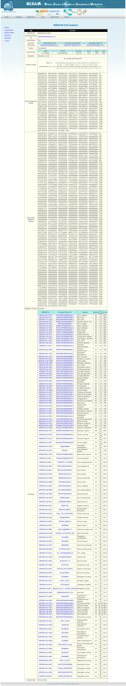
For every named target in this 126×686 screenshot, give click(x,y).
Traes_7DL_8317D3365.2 (65, 513)
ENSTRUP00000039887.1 (65, 409)
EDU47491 (65, 633)
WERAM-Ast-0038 (45, 664)
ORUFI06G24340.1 (64, 486)
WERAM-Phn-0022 (45, 621)
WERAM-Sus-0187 (45, 365)
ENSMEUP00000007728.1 (65, 431)
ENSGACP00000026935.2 (65, 406)
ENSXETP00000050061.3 (65, 384)
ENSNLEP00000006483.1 (65, 401)
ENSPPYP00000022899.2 (65, 332)
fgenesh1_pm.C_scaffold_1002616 (65, 588)
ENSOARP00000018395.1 (65, 319)
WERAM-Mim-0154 (45, 454)
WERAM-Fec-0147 (45, 340)
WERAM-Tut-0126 (45, 371)
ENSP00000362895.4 (65, 324)
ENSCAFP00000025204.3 (65, 328)
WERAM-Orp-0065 (45, 494)
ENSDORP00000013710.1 (47, 37)
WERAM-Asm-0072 (45, 392)
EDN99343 (65, 648)
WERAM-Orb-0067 (45, 474)
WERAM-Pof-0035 (45, 413)
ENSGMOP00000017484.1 (65, 421)
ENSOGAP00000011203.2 (65, 343)
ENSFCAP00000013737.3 (65, 340)
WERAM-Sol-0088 (45, 529)
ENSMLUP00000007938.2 (65, 378)
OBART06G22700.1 (65, 474)
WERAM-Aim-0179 (45, 354)
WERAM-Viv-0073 (45, 553)
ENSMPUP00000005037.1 (65, 321)
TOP (7, 41)
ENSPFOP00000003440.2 (65, 413)
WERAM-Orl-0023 (45, 462)
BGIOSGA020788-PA (65, 470)
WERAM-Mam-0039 (45, 425)
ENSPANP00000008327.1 (65, 330)
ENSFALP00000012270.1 (65, 376)
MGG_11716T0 (65, 660)
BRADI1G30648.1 (65, 509)
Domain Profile (9, 33)
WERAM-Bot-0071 (45, 317)
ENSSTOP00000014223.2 (65, 346)
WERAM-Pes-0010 (45, 359)
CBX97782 (65, 625)
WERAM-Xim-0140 (45, 416)
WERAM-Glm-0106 (45, 557)
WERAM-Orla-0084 (45, 390)
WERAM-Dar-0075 (45, 403)
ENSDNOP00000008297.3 (65, 350)
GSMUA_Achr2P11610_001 (65, 533)
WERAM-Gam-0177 (45, 421)
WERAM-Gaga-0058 (45, 361)
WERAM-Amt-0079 (45, 545)
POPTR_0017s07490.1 (65, 569)
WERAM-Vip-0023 (45, 399)
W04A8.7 (65, 450)
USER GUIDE (55, 17)
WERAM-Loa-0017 (45, 388)
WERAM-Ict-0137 (45, 346)
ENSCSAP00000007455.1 (65, 336)
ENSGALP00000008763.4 (65, 361)
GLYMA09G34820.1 (65, 557)
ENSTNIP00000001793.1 (65, 419)
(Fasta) (31, 103)
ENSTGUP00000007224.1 (65, 369)
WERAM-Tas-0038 (45, 434)
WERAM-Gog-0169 (45, 386)
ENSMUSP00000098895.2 (65, 357)
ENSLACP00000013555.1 (65, 428)
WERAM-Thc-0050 (45, 565)
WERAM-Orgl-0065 (45, 490)
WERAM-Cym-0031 (45, 637)
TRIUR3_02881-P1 (64, 521)
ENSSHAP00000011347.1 (65, 367)
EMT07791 (65, 506)
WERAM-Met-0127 (45, 577)
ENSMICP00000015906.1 (65, 454)
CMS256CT (65, 637)
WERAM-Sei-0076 (45, 525)
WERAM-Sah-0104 (45, 367)
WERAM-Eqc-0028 (45, 326)
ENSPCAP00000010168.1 (65, 438)
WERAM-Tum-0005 (45, 641)
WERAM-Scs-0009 (45, 648)
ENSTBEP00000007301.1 (65, 610)
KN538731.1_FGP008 (65, 462)
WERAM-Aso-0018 (45, 672)
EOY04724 (65, 565)
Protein (6, 27)
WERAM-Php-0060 (45, 549)
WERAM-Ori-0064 (45, 470)
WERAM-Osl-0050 (45, 656)
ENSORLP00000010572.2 (65, 390)
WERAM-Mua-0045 (45, 533)
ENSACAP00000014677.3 (65, 396)
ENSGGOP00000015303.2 (65, 386)
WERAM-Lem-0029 (45, 625)
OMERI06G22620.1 (65, 478)
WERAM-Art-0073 (45, 584)
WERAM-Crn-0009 (45, 596)
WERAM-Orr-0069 (45, 486)
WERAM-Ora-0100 (45, 600)
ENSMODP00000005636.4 (65, 381)
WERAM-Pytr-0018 (45, 633)
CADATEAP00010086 (65, 664)
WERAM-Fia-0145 (45, 376)
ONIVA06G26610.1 (64, 482)
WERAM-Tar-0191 (45, 409)
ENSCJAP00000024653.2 (65, 334)
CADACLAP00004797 (65, 668)
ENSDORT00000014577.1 (73, 45)
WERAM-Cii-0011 (45, 458)
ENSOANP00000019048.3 (65, 600)
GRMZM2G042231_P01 (65, 592)
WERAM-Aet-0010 (45, 506)
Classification (8, 30)
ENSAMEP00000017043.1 (65, 354)
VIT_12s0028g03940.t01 (65, 553)
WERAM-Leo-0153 (45, 394)
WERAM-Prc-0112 (45, 438)
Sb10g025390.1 (65, 517)
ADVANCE (19, 17)
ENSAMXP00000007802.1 (65, 392)
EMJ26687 (65, 541)
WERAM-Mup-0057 (45, 321)
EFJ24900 (65, 537)
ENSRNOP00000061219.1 (65, 608)
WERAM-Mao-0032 (45, 660)
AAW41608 (65, 596)
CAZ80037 (65, 641)
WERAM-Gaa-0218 (45, 406)
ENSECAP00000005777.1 (65, 326)
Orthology (7, 38)
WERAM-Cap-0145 (45, 612)
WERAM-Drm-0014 (45, 446)
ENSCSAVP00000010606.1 (65, 442)
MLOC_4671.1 (65, 581)
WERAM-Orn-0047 (45, 411)
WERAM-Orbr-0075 (45, 498)
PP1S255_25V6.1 (65, 549)
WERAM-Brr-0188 (45, 561)
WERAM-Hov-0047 (45, 581)
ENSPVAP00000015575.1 (65, 423)
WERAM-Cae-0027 (45, 450)
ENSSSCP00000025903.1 (65, 365)
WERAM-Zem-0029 (45, 592)
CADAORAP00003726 (65, 672)
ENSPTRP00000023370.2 (65, 614)
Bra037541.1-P (65, 561)
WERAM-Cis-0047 (45, 442)
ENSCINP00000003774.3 (65, 458)
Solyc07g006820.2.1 (65, 529)
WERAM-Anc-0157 (45, 396)
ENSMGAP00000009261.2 (65, 363)
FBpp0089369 (65, 446)
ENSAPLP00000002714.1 (65, 373)
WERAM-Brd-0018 (45, 509)
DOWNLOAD (31, 17)
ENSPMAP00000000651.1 (65, 617)
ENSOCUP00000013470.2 (65, 338)
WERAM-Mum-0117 (45, 357)
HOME (7, 17)
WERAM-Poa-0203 (45, 332)
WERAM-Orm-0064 (45, 478)
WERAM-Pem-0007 (45, 617)
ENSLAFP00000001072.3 (65, 388)
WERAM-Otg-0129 (45, 343)
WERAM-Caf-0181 (45, 328)
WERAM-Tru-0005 (45, 521)
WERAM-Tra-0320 (45, 513)
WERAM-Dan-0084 (45, 350)
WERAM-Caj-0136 (45, 334)
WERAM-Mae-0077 (45, 431)
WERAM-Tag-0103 (45, 369)
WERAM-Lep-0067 (45, 502)
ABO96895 (65, 656)
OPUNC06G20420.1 (65, 494)
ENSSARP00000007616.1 (65, 315)
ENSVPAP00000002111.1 (65, 399)
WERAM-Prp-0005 (45, 541)
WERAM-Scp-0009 (45, 645)
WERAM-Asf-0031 (45, 676)
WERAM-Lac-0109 (45, 428)
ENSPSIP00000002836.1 (65, 359)
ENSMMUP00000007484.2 (65, 425)
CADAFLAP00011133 (65, 676)
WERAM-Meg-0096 (45, 363)
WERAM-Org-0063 (45, 466)
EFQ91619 (65, 629)
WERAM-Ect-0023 (45, 605)
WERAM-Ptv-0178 (45, 423)
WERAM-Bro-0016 (45, 573)
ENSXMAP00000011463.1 (65, 416)
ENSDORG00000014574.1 (49, 45)
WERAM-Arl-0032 (45, 588)
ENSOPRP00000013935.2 (65, 603)
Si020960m (65, 525)
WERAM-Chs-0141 (45, 336)
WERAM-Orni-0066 (45, 482)
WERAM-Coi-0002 (45, 652)
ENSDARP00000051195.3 (65, 403)
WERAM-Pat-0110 (45, 614)
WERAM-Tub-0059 (45, 610)
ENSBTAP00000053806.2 (65, 317)
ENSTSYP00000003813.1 (65, 434)
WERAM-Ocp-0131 (45, 603)
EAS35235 (65, 652)
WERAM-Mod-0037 (45, 381)
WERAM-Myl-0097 (45, 378)
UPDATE (66, 17)
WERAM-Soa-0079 (45, 315)
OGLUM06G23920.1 (65, 490)
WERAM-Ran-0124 (45, 608)
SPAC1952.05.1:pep (65, 645)
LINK (42, 17)
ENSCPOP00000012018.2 (65, 612)
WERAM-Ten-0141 (45, 419)
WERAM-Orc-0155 (45, 338)
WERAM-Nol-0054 (45, 401)
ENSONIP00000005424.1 (65, 411)
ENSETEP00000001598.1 (65, 605)
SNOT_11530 (65, 621)
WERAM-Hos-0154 (45, 324)
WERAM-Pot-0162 (45, 569)
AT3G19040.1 (65, 584)
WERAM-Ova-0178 (45, 319)
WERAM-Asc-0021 (45, 668)
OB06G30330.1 (65, 498)
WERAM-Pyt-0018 (45, 629)
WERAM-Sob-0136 (45, 517)
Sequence (7, 35)
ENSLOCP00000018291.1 (65, 394)
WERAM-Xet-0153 (45, 384)
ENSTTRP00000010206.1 (65, 371)
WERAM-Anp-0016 (45, 373)
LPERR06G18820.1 (65, 502)
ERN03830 (65, 545)
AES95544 (65, 577)
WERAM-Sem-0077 (45, 537)
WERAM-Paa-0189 (45, 330)
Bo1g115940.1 (65, 573)
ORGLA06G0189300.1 (65, 466)
